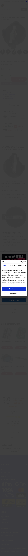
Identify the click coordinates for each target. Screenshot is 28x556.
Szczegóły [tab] (12, 265)
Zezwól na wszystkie (14, 288)
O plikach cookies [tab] (22, 265)
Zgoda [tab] (4, 265)
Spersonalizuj (13, 293)
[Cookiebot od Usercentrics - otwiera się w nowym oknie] (20, 262)
